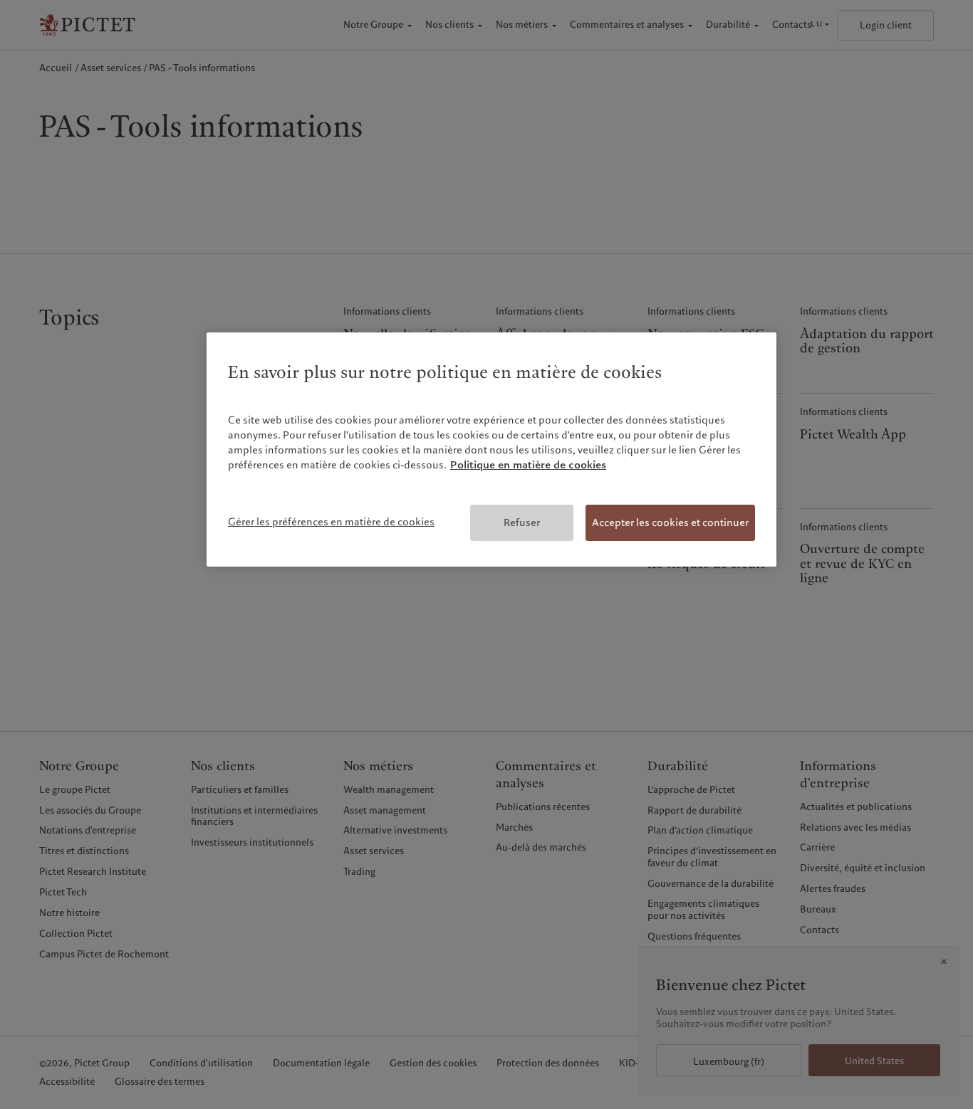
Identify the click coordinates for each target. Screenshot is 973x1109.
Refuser (522, 522)
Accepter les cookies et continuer (670, 522)
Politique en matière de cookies (528, 465)
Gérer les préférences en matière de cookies (331, 522)
